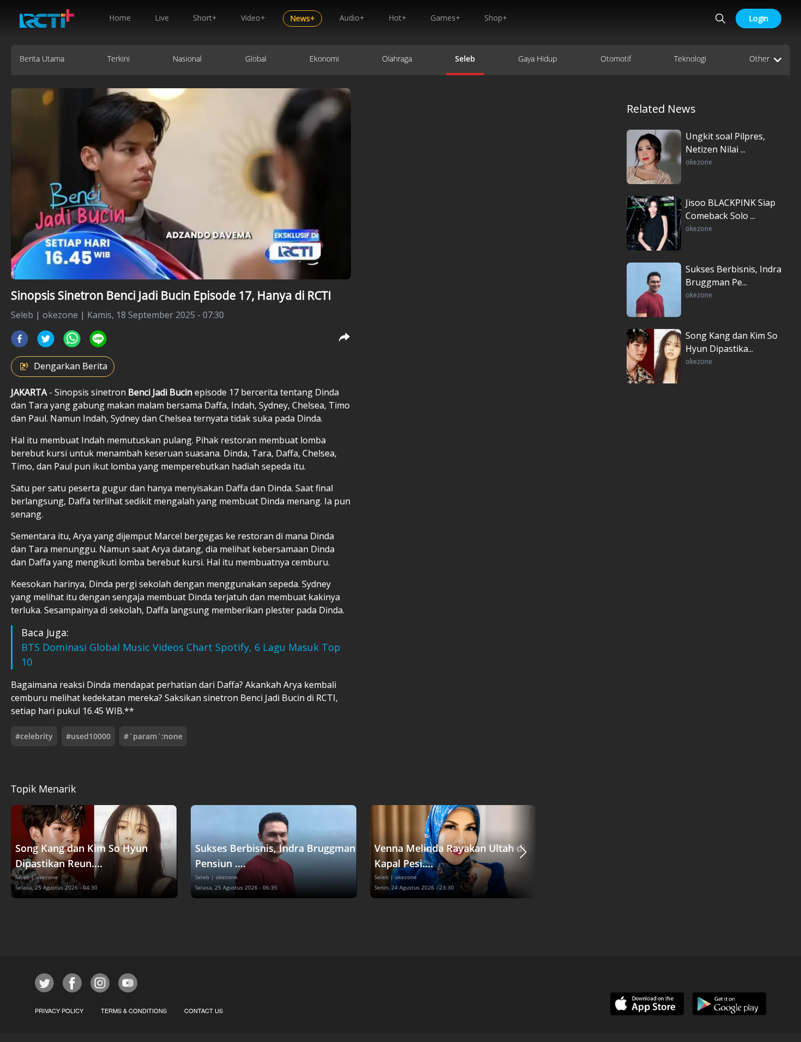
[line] (98, 339)
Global (255, 58)
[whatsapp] (72, 339)
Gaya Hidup (537, 58)
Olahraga (397, 58)
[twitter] (45, 339)
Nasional (187, 58)
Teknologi (690, 58)
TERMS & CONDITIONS (134, 1010)
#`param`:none (153, 736)
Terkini (118, 58)
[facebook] (19, 339)
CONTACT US (203, 1010)
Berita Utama (42, 58)
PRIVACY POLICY (59, 1010)
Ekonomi (324, 58)
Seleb (465, 58)
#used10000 (88, 736)
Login (758, 18)
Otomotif (615, 58)
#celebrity (34, 736)
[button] (523, 851)
